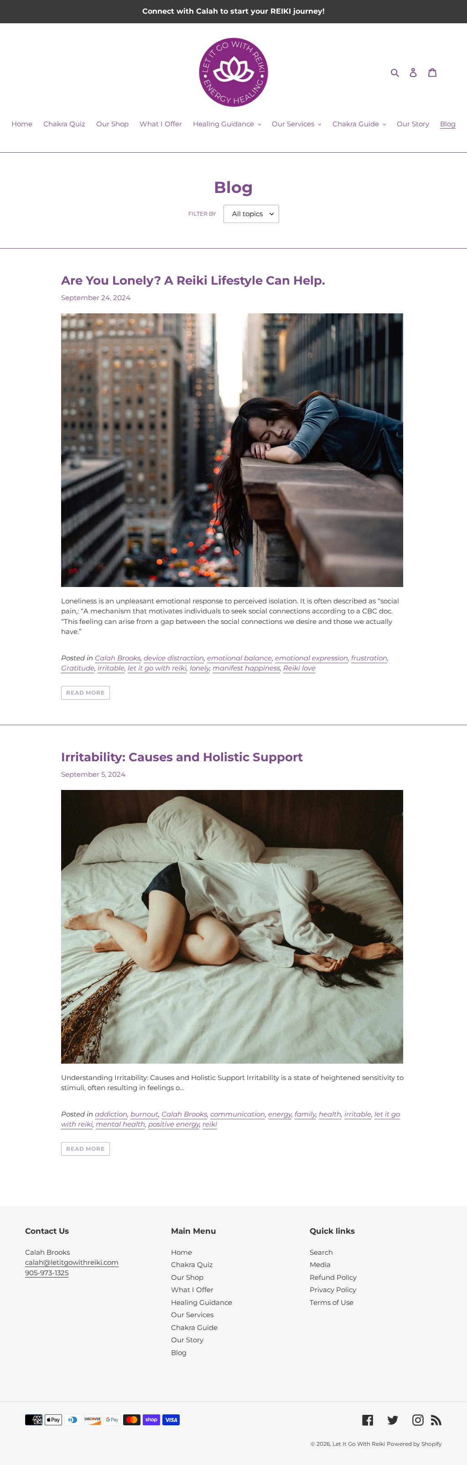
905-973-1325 (46, 1272)
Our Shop (187, 1277)
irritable (111, 668)
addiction (111, 1114)
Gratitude (77, 668)
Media (320, 1264)
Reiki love (299, 668)
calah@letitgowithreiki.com (72, 1262)
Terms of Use (331, 1302)
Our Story (187, 1339)
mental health (120, 1124)
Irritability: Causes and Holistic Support (182, 757)
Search (321, 1252)
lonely (199, 668)
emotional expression (311, 658)
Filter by (202, 213)
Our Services (192, 1314)
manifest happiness (246, 668)
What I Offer (192, 1289)
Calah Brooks (117, 658)
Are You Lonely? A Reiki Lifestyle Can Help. (193, 280)
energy (279, 1114)
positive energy (173, 1124)
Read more (85, 692)
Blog (179, 1352)
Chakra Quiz (192, 1264)
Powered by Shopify (414, 1443)
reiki (209, 1124)
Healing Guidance (201, 1302)
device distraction (174, 658)
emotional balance (239, 658)
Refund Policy (333, 1277)
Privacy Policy (333, 1289)
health (330, 1114)
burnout (144, 1114)
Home (181, 1252)
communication (237, 1114)
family (305, 1114)
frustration (369, 658)
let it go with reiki (157, 668)
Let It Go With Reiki (358, 1443)
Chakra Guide (194, 1327)
